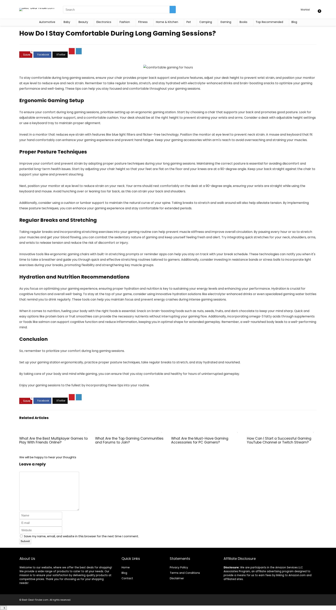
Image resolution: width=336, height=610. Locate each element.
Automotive (47, 22)
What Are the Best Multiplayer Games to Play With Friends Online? (53, 440)
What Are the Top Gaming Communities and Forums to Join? (129, 440)
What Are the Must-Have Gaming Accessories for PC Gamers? (199, 440)
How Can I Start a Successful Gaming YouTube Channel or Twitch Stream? (279, 440)
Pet (188, 22)
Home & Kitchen (167, 22)
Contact (127, 578)
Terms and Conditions (185, 573)
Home (126, 567)
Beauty (83, 22)
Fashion (125, 22)
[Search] (173, 9)
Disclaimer (177, 578)
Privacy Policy (179, 567)
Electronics (103, 22)
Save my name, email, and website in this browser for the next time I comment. (81, 536)
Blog (294, 22)
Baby (67, 22)
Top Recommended (269, 22)
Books (243, 22)
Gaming (225, 22)
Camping (205, 22)
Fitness (143, 22)
